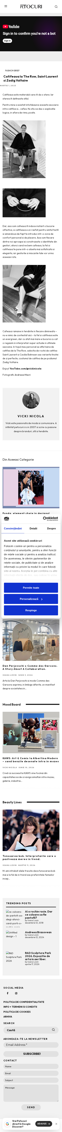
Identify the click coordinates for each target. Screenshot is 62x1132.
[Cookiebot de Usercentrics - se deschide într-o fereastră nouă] (43, 519)
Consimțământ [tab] (13, 528)
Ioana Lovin (10, 675)
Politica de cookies (17, 1011)
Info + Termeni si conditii (20, 1006)
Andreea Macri (23, 374)
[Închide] (56, 1123)
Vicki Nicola (10, 767)
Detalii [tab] (33, 528)
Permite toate (31, 587)
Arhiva (7, 1016)
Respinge (31, 610)
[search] (53, 1030)
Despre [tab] (51, 528)
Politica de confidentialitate (23, 1001)
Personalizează (29, 598)
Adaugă (42, 1124)
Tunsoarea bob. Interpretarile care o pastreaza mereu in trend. (29, 857)
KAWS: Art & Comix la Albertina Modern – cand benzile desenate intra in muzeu (31, 760)
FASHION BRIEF (12, 70)
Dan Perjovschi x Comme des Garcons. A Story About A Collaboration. (30, 667)
